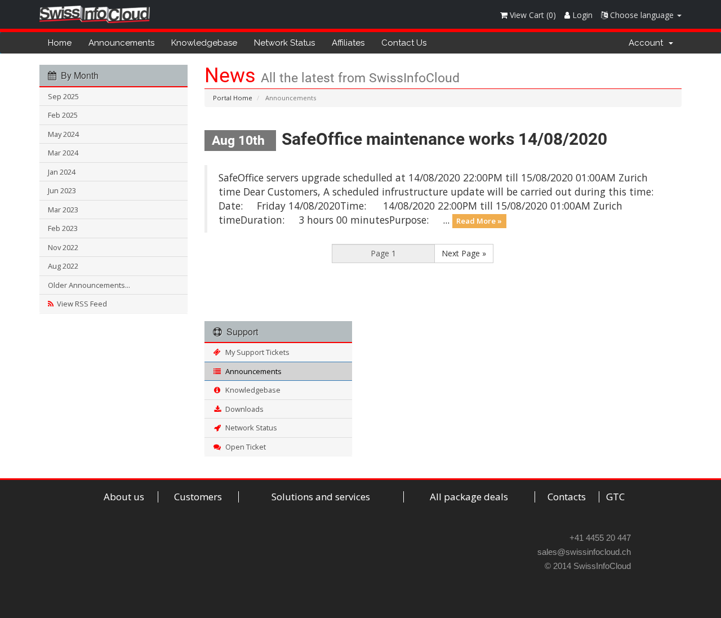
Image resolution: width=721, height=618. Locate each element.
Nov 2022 (63, 247)
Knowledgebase (204, 43)
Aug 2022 (63, 266)
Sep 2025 (63, 96)
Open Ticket (244, 447)
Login (581, 15)
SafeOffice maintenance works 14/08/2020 (444, 139)
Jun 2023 (62, 190)
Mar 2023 (63, 209)
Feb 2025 (63, 115)
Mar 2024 (63, 153)
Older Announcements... (89, 285)
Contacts (567, 497)
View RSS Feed (80, 304)
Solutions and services (321, 497)
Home (60, 43)
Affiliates (348, 43)
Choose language (642, 15)
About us (124, 497)
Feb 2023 (63, 228)
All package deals (469, 497)
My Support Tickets (256, 352)
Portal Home (232, 98)
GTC (615, 497)
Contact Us (403, 43)
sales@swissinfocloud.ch (584, 552)
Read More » (479, 221)
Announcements (121, 43)
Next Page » (464, 253)
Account (648, 43)
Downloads (243, 409)
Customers (198, 497)
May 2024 (63, 134)
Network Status (284, 43)
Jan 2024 (61, 172)
